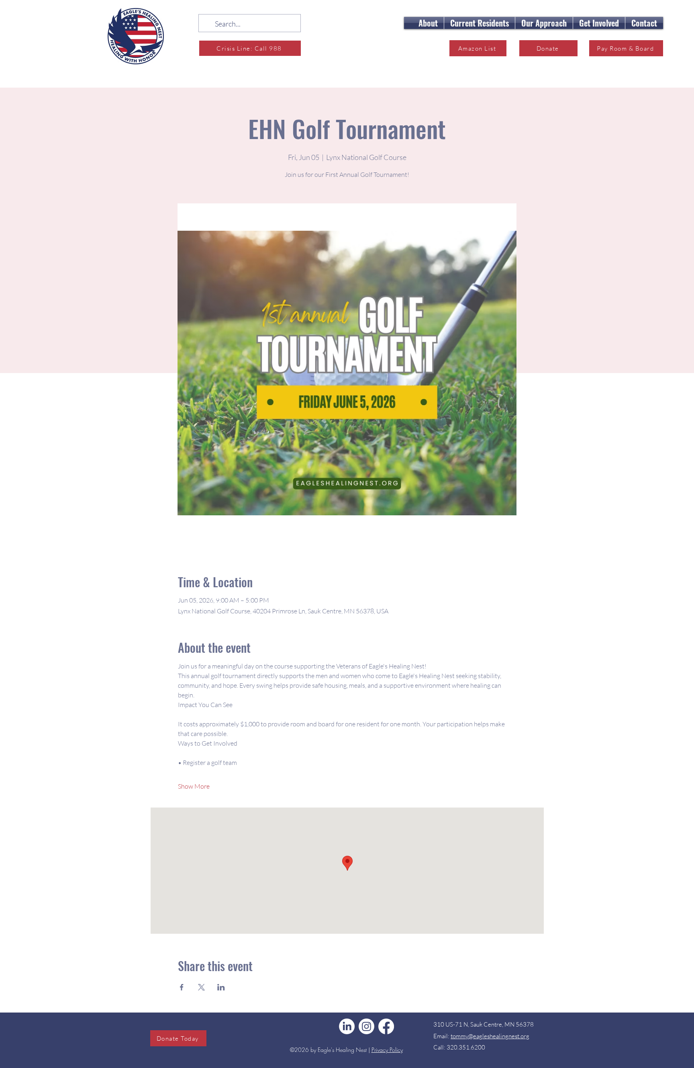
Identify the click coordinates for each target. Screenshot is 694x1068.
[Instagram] (366, 1026)
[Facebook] (386, 1026)
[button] (428, 23)
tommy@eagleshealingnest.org (490, 1036)
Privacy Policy (387, 1050)
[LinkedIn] (347, 1026)
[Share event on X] (201, 987)
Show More (194, 786)
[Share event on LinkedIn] (221, 987)
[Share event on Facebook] (182, 987)
